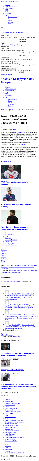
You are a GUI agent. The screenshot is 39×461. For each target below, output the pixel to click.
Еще (6, 15)
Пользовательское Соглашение (14, 453)
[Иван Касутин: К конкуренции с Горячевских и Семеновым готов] (11, 223)
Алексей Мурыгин (11, 240)
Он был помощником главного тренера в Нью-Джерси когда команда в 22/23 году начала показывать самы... (20, 297)
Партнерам (8, 449)
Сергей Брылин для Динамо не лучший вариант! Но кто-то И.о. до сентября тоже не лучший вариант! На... (20, 307)
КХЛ (6, 10)
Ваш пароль (22, 41)
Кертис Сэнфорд (10, 243)
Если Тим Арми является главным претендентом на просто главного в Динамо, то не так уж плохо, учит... (21, 318)
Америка (11, 22)
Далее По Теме (6, 161)
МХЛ (10, 20)
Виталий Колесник (11, 245)
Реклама (7, 451)
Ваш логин (22, 39)
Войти (3, 1)
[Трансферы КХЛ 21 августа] (5, 366)
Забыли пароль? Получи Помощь (11, 45)
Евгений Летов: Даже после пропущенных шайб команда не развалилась (18, 354)
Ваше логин (22, 55)
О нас (6, 444)
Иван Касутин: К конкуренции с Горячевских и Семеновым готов (14, 228)
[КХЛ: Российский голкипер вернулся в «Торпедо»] (11, 201)
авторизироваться (14, 281)
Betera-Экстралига (10, 6)
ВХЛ (10, 18)
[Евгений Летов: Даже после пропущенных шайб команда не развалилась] (5, 349)
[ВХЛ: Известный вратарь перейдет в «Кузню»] (11, 178)
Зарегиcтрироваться (11, 1)
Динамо (7, 5)
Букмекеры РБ (9, 8)
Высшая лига (12, 17)
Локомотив (8, 241)
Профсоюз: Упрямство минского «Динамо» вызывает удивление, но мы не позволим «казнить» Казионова (19, 266)
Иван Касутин (9, 234)
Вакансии (8, 447)
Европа (10, 24)
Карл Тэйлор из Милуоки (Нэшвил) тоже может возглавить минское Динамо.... (20, 327)
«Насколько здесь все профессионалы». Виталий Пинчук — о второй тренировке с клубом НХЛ (18, 386)
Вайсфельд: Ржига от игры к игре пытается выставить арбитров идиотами (19, 271)
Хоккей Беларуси (6, 109)
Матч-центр (8, 13)
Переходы (8, 238)
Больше (3, 333)
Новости (18, 109)
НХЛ (6, 12)
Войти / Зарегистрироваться (14, 32)
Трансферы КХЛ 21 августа (12, 370)
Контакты (16, 337)
